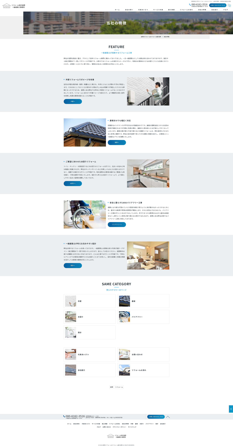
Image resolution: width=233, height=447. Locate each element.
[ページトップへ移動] (168, 417)
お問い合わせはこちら (218, 5)
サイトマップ (132, 427)
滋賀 (111, 387)
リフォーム (119, 387)
